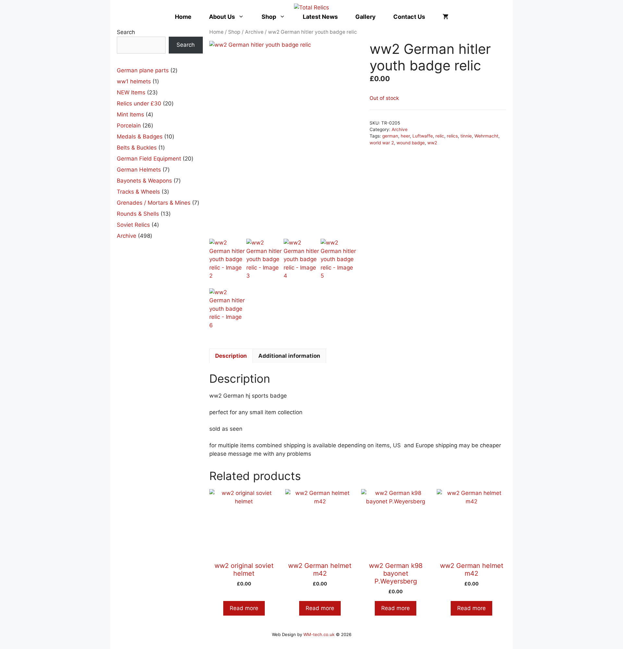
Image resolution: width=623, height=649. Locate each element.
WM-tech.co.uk (319, 634)
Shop (269, 16)
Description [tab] (231, 356)
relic (439, 135)
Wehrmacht (486, 135)
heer (405, 135)
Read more (244, 608)
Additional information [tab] (289, 356)
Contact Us (409, 16)
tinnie (466, 135)
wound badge (411, 142)
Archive (254, 32)
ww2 (432, 142)
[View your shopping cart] (445, 17)
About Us (222, 16)
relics (452, 135)
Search (126, 32)
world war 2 (382, 142)
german (390, 135)
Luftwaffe (422, 135)
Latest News (320, 16)
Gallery (365, 16)
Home (183, 16)
